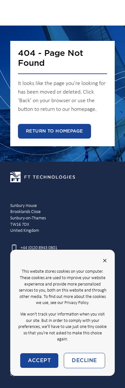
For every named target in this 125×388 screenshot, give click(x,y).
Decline (84, 360)
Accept (39, 360)
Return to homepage (54, 131)
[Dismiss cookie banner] (105, 260)
